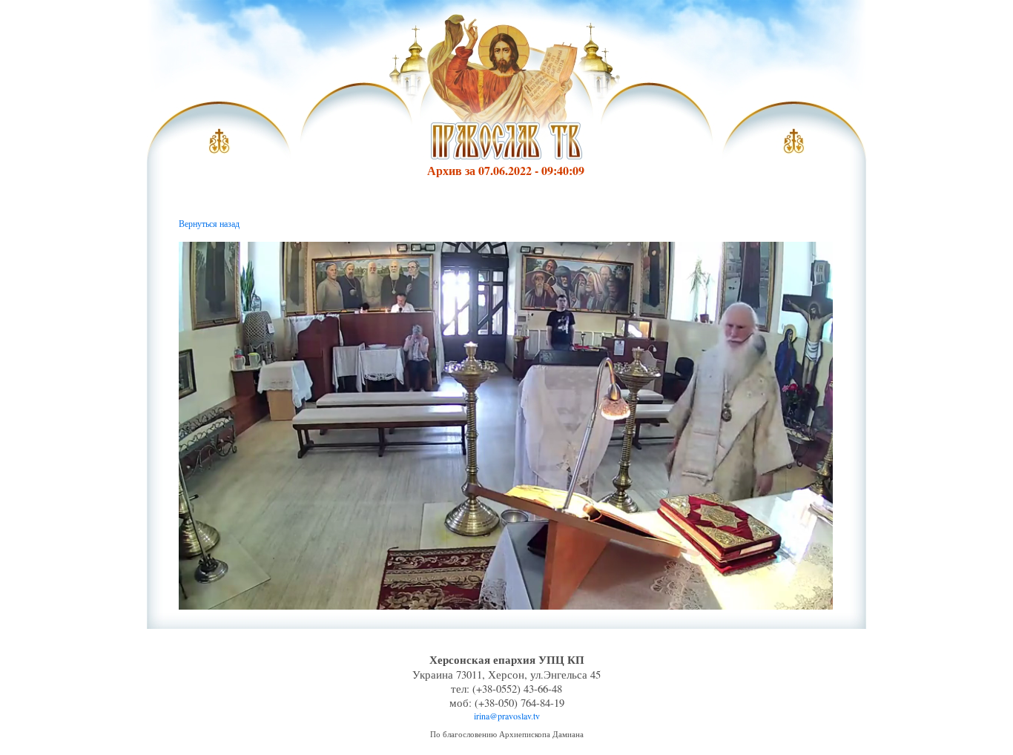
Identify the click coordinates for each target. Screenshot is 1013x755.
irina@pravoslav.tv (507, 716)
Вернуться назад (209, 223)
